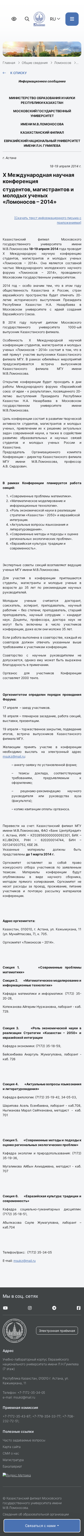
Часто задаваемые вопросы (24, 1440)
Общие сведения (35, 63)
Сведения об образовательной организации (36, 1514)
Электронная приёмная (57, 1331)
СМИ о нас (11, 1453)
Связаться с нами (40, 1526)
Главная (9, 63)
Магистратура (13, 1460)
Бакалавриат (12, 1466)
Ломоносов (62, 63)
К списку (18, 73)
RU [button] (53, 19)
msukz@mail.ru (14, 756)
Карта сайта (12, 1447)
